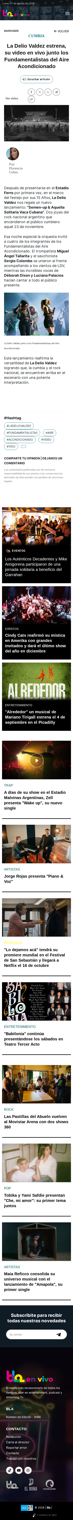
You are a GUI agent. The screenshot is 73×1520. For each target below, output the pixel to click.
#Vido (11, 446)
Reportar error (16, 1448)
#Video (46, 439)
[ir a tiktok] (9, 1470)
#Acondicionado (20, 439)
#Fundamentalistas (22, 432)
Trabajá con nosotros (21, 1458)
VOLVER (63, 31)
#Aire (50, 432)
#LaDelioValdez (19, 426)
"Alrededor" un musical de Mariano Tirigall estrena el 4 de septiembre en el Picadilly (35, 717)
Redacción (13, 1437)
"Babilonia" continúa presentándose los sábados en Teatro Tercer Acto (33, 1039)
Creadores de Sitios (47, 1515)
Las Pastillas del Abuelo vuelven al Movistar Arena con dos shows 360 (36, 1121)
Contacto (12, 1453)
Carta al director (17, 1442)
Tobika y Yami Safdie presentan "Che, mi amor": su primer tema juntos (35, 1200)
